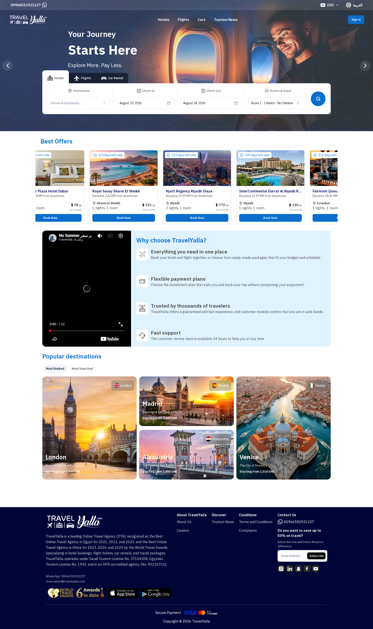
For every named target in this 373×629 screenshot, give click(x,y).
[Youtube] (315, 568)
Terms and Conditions (256, 522)
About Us (184, 522)
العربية (357, 5)
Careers (183, 530)
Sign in (356, 19)
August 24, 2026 (194, 103)
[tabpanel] (186, 428)
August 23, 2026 (131, 103)
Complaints (248, 530)
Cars (201, 19)
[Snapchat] (298, 568)
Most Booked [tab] (55, 369)
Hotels (163, 19)
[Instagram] (281, 568)
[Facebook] (306, 568)
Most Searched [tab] (82, 369)
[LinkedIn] (289, 568)
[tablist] (85, 80)
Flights (183, 19)
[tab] (55, 76)
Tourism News (226, 19)
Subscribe (316, 556)
